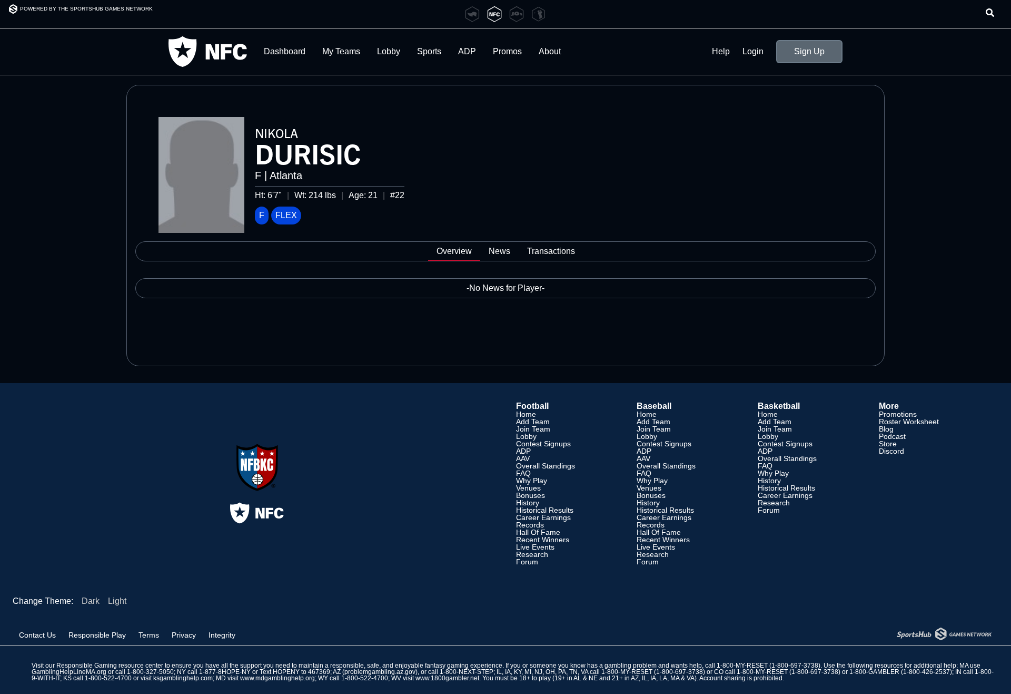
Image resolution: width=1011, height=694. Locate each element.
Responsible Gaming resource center (109, 665)
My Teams (341, 51)
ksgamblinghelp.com (183, 678)
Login (753, 51)
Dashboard (284, 51)
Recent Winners (542, 539)
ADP (523, 451)
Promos (507, 51)
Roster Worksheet (909, 421)
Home (526, 414)
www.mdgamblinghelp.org (277, 678)
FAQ (523, 473)
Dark (91, 601)
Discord (891, 451)
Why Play (531, 480)
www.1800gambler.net (447, 678)
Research (532, 554)
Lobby (388, 51)
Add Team (533, 421)
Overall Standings (545, 466)
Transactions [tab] (551, 251)
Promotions (898, 414)
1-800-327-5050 (150, 672)
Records (530, 525)
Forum (527, 562)
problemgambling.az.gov (379, 672)
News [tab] (499, 251)
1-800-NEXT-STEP (466, 672)
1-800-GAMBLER (874, 672)
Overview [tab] (454, 251)
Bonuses (530, 495)
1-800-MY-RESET (742, 665)
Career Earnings (543, 517)
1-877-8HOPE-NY (225, 672)
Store (888, 443)
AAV (523, 458)
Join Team (533, 429)
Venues (528, 488)
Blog (886, 429)
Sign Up (809, 51)
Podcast (892, 436)
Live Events (535, 547)
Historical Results (544, 510)
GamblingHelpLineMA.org (69, 672)
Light (117, 601)
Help (721, 51)
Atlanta (286, 175)
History (527, 502)
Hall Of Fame (538, 532)
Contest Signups (543, 443)
